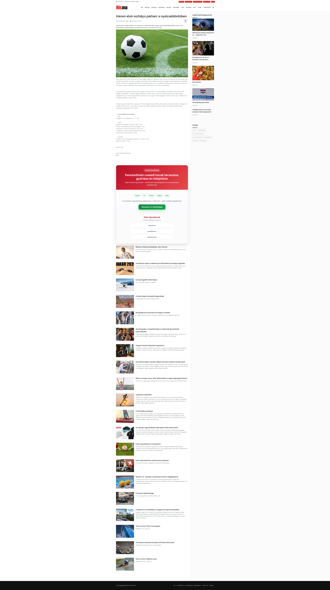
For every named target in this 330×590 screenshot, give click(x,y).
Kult (194, 7)
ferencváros (207, 137)
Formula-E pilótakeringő (145, 493)
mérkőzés (203, 140)
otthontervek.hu (152, 237)
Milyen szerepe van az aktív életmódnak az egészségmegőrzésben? (161, 378)
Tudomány (176, 7)
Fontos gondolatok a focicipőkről (148, 444)
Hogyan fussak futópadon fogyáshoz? (150, 345)
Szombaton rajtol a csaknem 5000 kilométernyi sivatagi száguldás (160, 263)
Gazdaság (161, 7)
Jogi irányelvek (189, 585)
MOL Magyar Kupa (198, 133)
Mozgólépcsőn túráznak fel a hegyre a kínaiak (153, 313)
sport (195, 130)
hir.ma (121, 585)
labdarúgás (201, 130)
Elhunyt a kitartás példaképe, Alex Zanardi (151, 247)
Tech (182, 7)
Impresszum (180, 585)
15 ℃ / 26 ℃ (120, 1)
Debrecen (195, 140)
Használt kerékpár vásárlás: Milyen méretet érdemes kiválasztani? (160, 362)
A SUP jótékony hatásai (144, 411)
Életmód (188, 7)
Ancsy (122, 21)
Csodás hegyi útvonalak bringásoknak (150, 296)
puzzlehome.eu (152, 231)
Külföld (154, 7)
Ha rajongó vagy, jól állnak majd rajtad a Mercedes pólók (157, 427)
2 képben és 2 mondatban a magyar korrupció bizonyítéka (157, 510)
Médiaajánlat (197, 585)
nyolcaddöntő (197, 137)
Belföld (147, 7)
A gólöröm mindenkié (144, 395)
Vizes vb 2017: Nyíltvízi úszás (146, 559)
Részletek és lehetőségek (152, 207)
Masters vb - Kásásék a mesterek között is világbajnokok (157, 477)
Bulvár (169, 7)
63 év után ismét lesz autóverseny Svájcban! (152, 460)
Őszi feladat (196, 82)
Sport (200, 7)
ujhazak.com (152, 225)
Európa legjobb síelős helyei (146, 280)
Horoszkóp (207, 7)
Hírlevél (211, 585)
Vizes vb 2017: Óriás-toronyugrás (148, 526)
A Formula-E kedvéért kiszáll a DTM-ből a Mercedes (155, 542)
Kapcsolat (205, 585)
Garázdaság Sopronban (200, 102)
